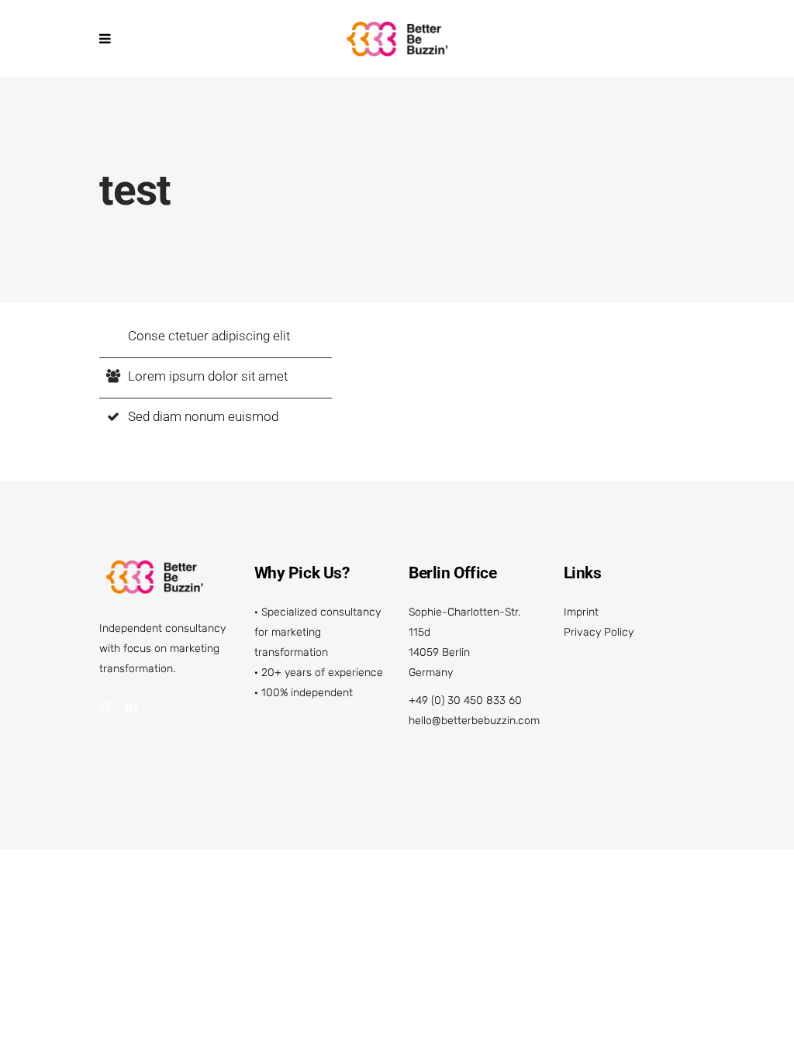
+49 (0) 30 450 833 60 (465, 700)
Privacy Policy (598, 632)
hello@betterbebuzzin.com (474, 720)
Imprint (581, 612)
